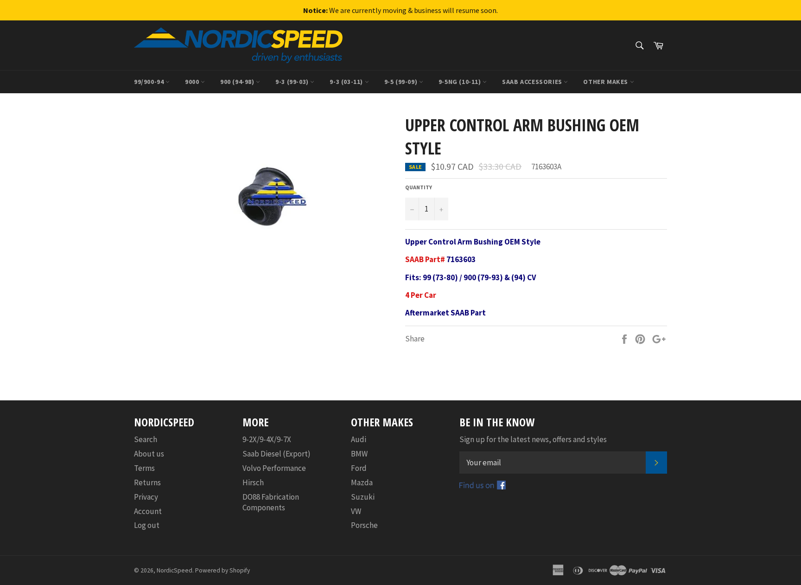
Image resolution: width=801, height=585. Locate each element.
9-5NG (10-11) (461, 81)
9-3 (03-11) (347, 81)
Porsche (364, 525)
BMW (359, 454)
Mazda (362, 482)
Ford (359, 468)
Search (145, 439)
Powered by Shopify (222, 570)
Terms (144, 468)
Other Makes (606, 81)
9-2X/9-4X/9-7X (266, 439)
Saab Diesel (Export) (276, 454)
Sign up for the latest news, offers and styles (533, 439)
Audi (358, 439)
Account (148, 511)
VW (356, 511)
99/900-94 (149, 81)
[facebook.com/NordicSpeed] (482, 487)
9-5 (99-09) (401, 81)
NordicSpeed (174, 570)
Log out (146, 525)
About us (149, 454)
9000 (193, 81)
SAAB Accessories (533, 81)
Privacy (146, 497)
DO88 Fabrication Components (270, 502)
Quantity (418, 187)
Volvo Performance (274, 468)
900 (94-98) (238, 81)
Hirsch (253, 482)
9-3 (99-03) (292, 81)
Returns (147, 482)
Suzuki (363, 497)
